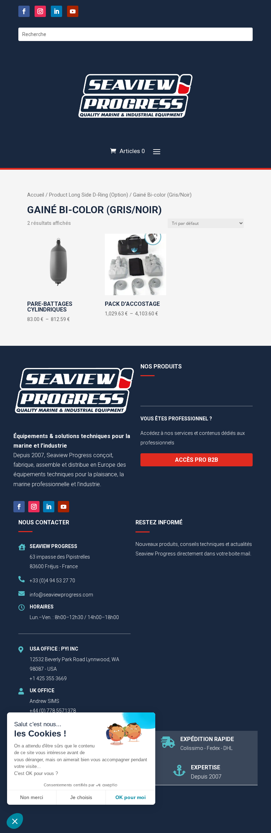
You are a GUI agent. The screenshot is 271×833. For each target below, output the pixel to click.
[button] (14, 820)
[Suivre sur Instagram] (40, 11)
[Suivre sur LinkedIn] (56, 11)
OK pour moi (130, 797)
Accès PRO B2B (196, 459)
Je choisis (81, 797)
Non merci (31, 797)
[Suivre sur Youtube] (72, 11)
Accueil (35, 195)
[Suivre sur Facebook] (24, 11)
